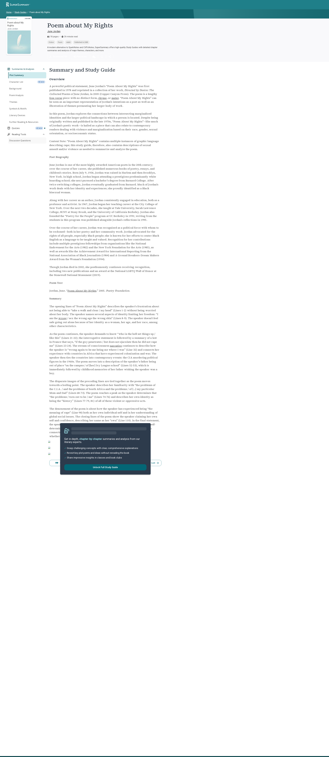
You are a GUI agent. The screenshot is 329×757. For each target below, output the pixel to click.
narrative (116, 346)
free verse (55, 98)
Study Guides (20, 12)
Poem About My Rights (81, 290)
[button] (94, 57)
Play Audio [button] (82, 56)
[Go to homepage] (18, 5)
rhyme (102, 98)
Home (9, 12)
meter (115, 98)
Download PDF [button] (60, 56)
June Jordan (53, 31)
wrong (62, 318)
